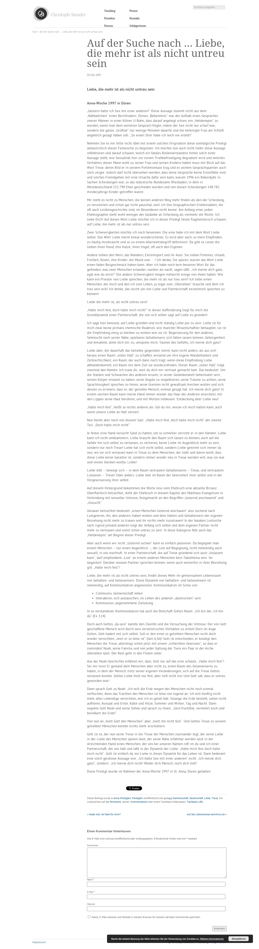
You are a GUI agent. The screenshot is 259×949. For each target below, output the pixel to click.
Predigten (137, 798)
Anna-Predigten (122, 798)
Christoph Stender (59, 13)
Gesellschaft (196, 798)
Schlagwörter (138, 25)
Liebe (207, 798)
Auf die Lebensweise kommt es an (207, 814)
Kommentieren (139, 802)
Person (108, 25)
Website (91, 904)
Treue (215, 798)
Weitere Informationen (212, 938)
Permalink (115, 802)
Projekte (109, 18)
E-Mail (90, 892)
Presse (134, 11)
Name (89, 879)
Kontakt (135, 18)
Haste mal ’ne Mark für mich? (104, 814)
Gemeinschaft (180, 798)
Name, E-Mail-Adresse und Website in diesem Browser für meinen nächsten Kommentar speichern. (146, 917)
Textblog (109, 11)
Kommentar (92, 845)
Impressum (39, 942)
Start (34, 32)
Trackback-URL (195, 802)
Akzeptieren (239, 939)
